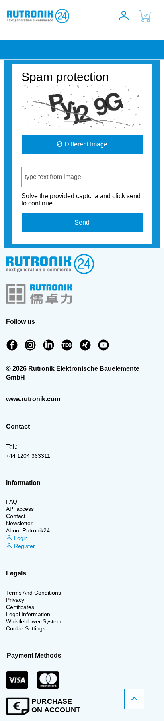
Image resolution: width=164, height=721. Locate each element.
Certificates (20, 607)
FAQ (11, 501)
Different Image (85, 144)
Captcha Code (41, 163)
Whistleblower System (33, 621)
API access (20, 509)
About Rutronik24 (28, 530)
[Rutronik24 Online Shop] (51, 16)
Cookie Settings (25, 628)
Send (82, 222)
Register (23, 546)
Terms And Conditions (33, 592)
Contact (15, 516)
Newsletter (19, 523)
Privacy (15, 600)
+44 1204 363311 (28, 456)
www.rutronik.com (33, 399)
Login (20, 538)
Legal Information (28, 614)
